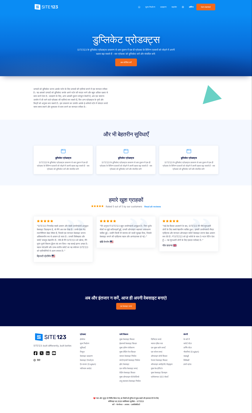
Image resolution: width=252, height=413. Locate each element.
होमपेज (82, 339)
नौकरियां (191, 352)
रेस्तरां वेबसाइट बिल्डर (159, 360)
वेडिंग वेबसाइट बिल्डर (127, 372)
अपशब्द (126, 404)
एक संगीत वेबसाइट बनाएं (128, 368)
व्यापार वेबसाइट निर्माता (127, 356)
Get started (206, 7)
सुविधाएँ (83, 347)
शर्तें (113, 404)
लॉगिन (191, 7)
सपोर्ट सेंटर (187, 343)
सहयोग (174, 7)
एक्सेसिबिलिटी (135, 404)
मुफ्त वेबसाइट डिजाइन (159, 372)
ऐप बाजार (88, 364)
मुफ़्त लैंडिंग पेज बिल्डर (127, 352)
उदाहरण (163, 7)
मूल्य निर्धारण (150, 7)
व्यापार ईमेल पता (157, 343)
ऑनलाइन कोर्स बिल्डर (159, 356)
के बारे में (186, 339)
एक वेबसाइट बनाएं (126, 306)
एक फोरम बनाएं (156, 352)
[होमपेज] (139, 7)
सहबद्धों (186, 356)
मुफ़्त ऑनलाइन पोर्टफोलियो (129, 377)
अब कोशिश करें (126, 62)
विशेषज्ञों (186, 360)
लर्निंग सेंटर (187, 347)
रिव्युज (82, 352)
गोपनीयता (119, 404)
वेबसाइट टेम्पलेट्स (87, 360)
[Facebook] (35, 353)
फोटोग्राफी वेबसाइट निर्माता (129, 360)
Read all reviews (152, 206)
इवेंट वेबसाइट (124, 364)
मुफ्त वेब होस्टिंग (157, 368)
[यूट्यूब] (54, 353)
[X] (41, 353)
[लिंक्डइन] (48, 353)
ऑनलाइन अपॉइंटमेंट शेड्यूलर (162, 364)
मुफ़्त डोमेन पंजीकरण (127, 347)
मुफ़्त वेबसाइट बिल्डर (127, 339)
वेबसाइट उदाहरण (86, 356)
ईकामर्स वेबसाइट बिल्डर (128, 343)
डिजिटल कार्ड (156, 339)
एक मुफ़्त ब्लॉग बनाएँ (158, 347)
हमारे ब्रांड (187, 364)
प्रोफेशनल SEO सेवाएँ (159, 377)
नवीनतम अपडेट (86, 368)
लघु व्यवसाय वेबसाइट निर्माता (130, 381)
